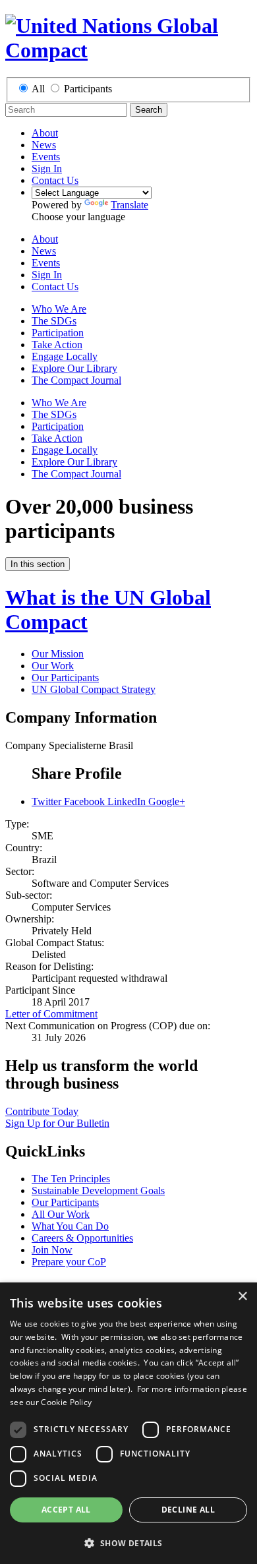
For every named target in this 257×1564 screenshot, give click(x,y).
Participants (88, 88)
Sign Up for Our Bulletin (57, 1123)
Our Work (53, 665)
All (38, 88)
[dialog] (128, 1423)
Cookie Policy (66, 1402)
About (45, 132)
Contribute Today (41, 1111)
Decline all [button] (188, 1509)
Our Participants (65, 677)
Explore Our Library (74, 368)
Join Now (52, 1249)
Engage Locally (65, 356)
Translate (129, 204)
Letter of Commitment (51, 1013)
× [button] (242, 1297)
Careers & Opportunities (82, 1238)
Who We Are (59, 309)
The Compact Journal (76, 380)
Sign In (47, 168)
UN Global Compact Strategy (94, 689)
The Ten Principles (71, 1178)
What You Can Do (70, 1226)
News (44, 144)
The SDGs (54, 320)
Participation (58, 332)
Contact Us (55, 180)
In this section (38, 564)
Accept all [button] (66, 1509)
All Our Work (61, 1214)
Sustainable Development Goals (98, 1190)
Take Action (57, 344)
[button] (128, 1542)
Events (46, 156)
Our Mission (58, 653)
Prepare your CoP (69, 1261)
